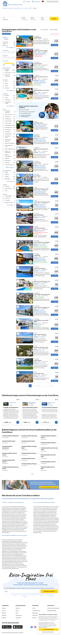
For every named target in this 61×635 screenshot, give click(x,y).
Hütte (10, 190)
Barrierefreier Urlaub (10, 136)
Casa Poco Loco (37, 163)
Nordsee (4, 608)
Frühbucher (10, 200)
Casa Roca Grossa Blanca (39, 268)
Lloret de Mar (11, 528)
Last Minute (10, 198)
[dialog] (48, 623)
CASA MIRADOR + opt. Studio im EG (41, 91)
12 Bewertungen (42, 244)
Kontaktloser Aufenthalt (10, 111)
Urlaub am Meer (10, 120)
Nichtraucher (10, 99)
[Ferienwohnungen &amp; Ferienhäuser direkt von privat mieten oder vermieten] (12, 4)
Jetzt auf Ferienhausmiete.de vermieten (48, 487)
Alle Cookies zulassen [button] (48, 629)
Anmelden (28, 1)
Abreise (32, 17)
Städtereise (10, 158)
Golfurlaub (10, 162)
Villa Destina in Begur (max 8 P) (41, 189)
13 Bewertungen (42, 283)
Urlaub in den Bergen (10, 143)
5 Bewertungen (42, 204)
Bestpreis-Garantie (10, 202)
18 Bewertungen (42, 362)
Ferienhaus (10, 186)
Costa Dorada (36, 511)
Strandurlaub (10, 116)
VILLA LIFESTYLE (38, 63)
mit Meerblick (10, 129)
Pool (10, 81)
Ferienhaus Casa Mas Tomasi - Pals (42, 281)
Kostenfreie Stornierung (10, 75)
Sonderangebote (10, 195)
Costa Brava (12, 512)
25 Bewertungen (42, 270)
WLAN (10, 83)
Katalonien (47, 516)
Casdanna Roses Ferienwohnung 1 (42, 202)
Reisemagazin (35, 613)
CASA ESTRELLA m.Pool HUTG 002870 (41, 321)
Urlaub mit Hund (10, 114)
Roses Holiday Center (39, 373)
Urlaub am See (10, 123)
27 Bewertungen (42, 152)
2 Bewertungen (42, 138)
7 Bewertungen (42, 336)
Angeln (10, 172)
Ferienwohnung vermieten (52, 1)
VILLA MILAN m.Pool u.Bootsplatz (42, 294)
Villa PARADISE (37, 37)
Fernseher (10, 87)
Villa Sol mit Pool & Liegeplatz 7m (41, 307)
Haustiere (10, 95)
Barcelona (18, 516)
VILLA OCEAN (37, 176)
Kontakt (34, 617)
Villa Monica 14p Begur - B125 (41, 347)
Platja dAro (24, 545)
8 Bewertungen (42, 230)
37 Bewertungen (42, 217)
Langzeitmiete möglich (10, 102)
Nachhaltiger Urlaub (10, 125)
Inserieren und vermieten (53, 608)
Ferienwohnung (10, 188)
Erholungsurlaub (10, 127)
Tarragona (44, 509)
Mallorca (4, 613)
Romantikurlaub (10, 133)
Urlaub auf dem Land (10, 164)
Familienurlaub (10, 118)
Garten (10, 85)
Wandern (10, 176)
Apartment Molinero (39, 215)
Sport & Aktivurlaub (10, 148)
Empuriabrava (5, 555)
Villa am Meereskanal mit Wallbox (42, 242)
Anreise (23, 17)
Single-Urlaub (10, 160)
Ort (4, 17)
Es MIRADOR (37, 255)
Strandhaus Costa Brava (39, 228)
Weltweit (4, 615)
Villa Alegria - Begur (38, 123)
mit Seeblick (10, 131)
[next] (49, 385)
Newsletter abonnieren (49, 591)
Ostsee (3, 610)
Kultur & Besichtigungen (10, 155)
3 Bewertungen (42, 80)
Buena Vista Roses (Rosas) (40, 334)
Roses (14, 545)
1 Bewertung (41, 309)
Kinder (10, 97)
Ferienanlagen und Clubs (10, 146)
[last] (52, 385)
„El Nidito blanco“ (38, 360)
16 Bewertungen (42, 165)
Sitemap (4, 617)
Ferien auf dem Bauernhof (10, 140)
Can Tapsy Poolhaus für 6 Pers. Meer (41, 77)
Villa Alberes (37, 136)
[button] (49, 632)
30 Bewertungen (42, 93)
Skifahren (10, 174)
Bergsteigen (10, 178)
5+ (14, 52)
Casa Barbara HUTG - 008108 (40, 50)
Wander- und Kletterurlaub (10, 152)
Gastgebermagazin (51, 610)
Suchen (54, 18)
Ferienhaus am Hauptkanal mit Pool (41, 149)
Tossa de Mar (18, 528)
